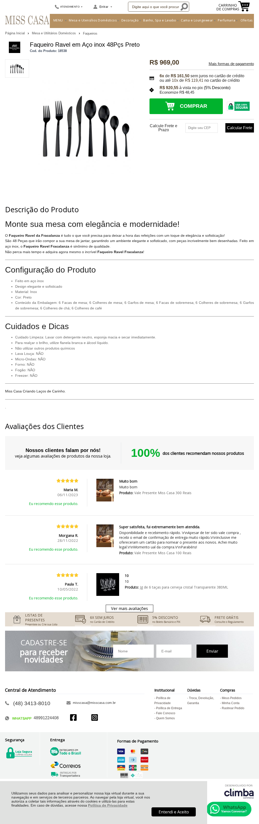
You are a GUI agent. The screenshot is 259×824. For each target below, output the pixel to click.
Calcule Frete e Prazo (163, 128)
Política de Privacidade (107, 805)
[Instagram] (95, 718)
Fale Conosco (165, 713)
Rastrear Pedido (233, 708)
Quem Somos (165, 718)
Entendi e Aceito (174, 812)
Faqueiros (90, 33)
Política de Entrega (169, 708)
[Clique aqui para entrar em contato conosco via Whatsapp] (228, 809)
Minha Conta (231, 703)
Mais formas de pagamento (231, 64)
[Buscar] (184, 6)
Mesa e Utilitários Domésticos (54, 33)
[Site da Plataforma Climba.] (239, 791)
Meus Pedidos (232, 698)
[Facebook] (73, 718)
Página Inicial (15, 33)
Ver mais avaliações (129, 608)
